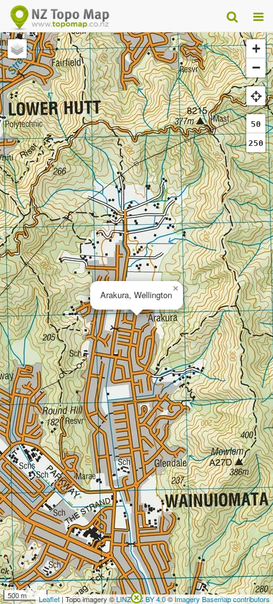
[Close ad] (136, 596)
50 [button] (256, 124)
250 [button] (255, 143)
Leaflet (49, 599)
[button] (175, 288)
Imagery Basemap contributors (222, 599)
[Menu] (258, 16)
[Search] (232, 16)
